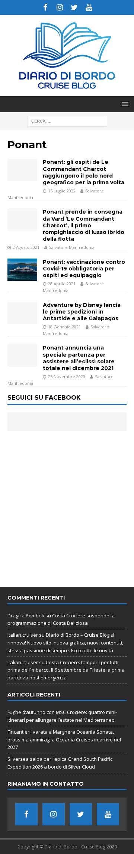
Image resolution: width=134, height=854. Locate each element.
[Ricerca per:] (67, 120)
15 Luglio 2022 (62, 191)
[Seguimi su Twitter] (74, 7)
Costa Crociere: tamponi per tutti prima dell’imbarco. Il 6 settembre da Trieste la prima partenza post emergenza (66, 670)
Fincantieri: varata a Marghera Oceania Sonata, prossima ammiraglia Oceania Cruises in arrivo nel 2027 (64, 739)
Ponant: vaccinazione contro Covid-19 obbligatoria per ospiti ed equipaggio (84, 269)
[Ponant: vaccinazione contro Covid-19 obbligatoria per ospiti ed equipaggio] (22, 270)
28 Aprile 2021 (62, 283)
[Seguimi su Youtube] (88, 7)
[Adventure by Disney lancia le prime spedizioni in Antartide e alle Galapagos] (22, 313)
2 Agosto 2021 (26, 247)
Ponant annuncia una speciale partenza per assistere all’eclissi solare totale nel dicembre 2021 (79, 357)
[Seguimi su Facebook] (45, 7)
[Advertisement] (67, 505)
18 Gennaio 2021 (64, 326)
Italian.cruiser (22, 634)
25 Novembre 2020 (66, 376)
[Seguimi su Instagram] (59, 7)
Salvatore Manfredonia (72, 247)
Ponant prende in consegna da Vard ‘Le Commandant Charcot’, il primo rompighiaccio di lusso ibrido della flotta (83, 225)
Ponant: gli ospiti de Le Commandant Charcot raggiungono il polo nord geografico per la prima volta (83, 172)
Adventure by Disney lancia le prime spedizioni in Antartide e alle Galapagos (82, 312)
